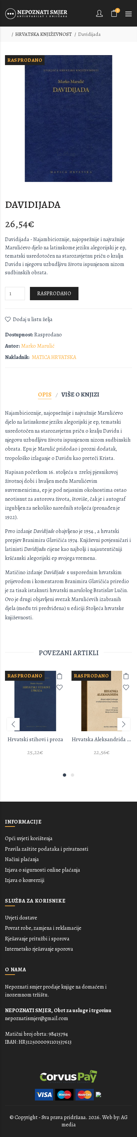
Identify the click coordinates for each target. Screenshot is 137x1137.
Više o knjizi (80, 394)
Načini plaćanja (22, 859)
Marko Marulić (38, 346)
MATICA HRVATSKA (54, 357)
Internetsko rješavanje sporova (39, 949)
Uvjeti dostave (21, 917)
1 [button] (64, 775)
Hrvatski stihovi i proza (35, 739)
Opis (45, 394)
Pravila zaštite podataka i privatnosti (46, 849)
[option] (35, 717)
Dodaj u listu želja (33, 319)
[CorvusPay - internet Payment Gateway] (68, 1076)
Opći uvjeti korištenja (29, 838)
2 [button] (72, 775)
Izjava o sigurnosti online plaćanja (42, 870)
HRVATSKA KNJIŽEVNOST (43, 34)
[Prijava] (100, 13)
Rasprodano (54, 293)
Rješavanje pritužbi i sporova (37, 938)
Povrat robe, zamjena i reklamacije (43, 928)
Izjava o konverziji (25, 880)
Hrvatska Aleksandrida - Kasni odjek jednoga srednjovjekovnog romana (101, 739)
